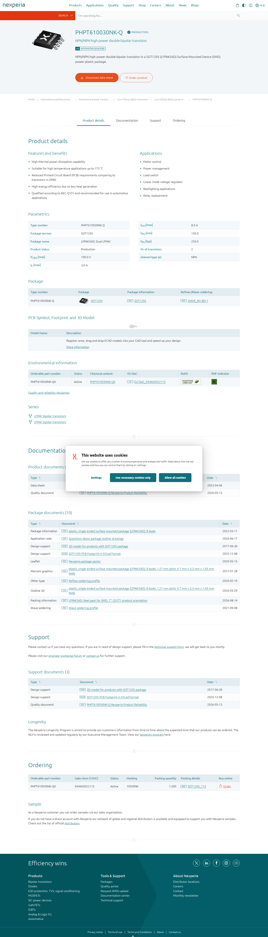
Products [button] (75, 5)
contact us (92, 655)
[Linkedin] (206, 863)
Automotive (36, 918)
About (170, 5)
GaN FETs (34, 905)
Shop (142, 5)
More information (77, 347)
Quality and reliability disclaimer (49, 392)
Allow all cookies (175, 477)
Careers (155, 5)
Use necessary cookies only (133, 477)
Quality (113, 5)
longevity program (152, 734)
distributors (72, 823)
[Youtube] (236, 863)
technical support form (169, 646)
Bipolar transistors (40, 881)
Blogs (195, 5)
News (183, 5)
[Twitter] (196, 863)
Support (128, 5)
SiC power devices (40, 900)
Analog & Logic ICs (40, 914)
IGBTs (32, 909)
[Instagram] (226, 863)
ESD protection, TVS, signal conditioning (54, 891)
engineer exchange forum (65, 655)
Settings (96, 477)
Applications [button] (95, 5)
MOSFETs (34, 895)
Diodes (32, 886)
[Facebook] (216, 863)
